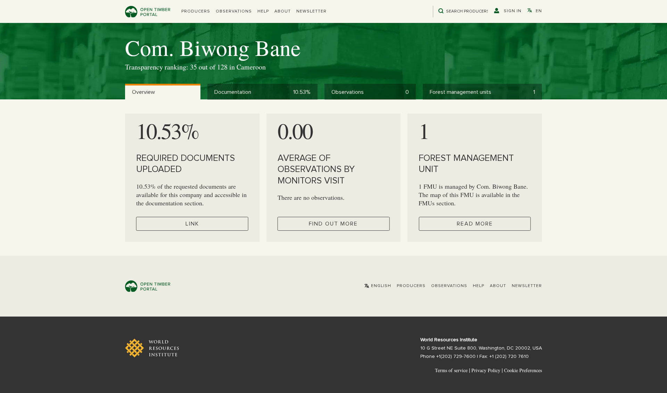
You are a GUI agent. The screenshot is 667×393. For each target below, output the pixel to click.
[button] (195, 11)
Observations (234, 11)
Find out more (333, 224)
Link (192, 224)
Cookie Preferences (523, 370)
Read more (475, 224)
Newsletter (311, 11)
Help (263, 11)
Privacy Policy (485, 370)
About (282, 11)
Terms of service (451, 370)
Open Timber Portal (147, 11)
